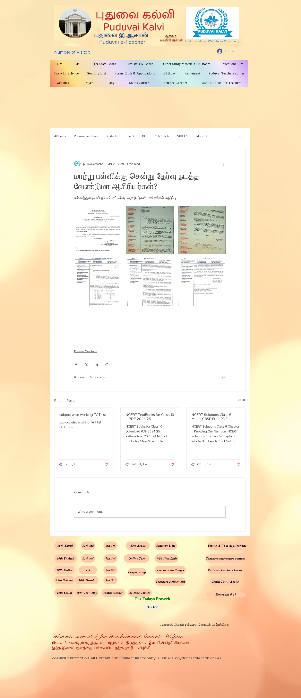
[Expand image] (98, 230)
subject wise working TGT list (82, 415)
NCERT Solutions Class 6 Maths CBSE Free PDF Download (211, 417)
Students (112, 136)
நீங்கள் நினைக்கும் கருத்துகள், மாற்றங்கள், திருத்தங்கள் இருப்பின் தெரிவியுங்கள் (120, 642)
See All (241, 400)
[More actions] (223, 163)
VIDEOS (182, 136)
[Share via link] (106, 364)
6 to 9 (130, 136)
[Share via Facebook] (76, 364)
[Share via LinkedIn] (96, 364)
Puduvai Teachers (86, 136)
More (199, 136)
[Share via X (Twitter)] (86, 364)
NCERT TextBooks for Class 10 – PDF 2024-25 (150, 417)
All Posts (60, 136)
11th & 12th (162, 136)
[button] (240, 135)
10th (144, 136)
